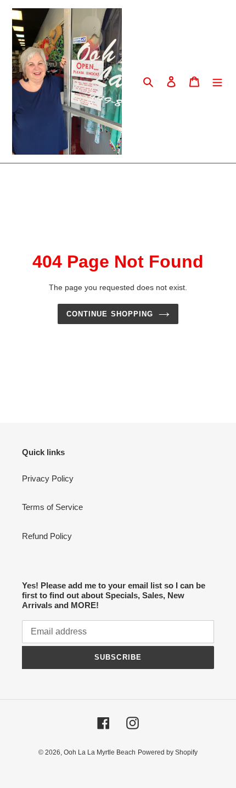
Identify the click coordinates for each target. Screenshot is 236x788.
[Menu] (217, 81)
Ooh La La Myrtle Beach (100, 752)
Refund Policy (47, 536)
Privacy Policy (48, 478)
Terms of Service (52, 507)
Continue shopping (109, 314)
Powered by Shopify (168, 752)
